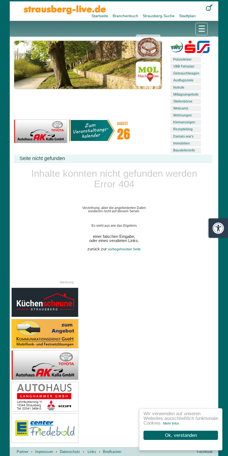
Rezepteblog (183, 129)
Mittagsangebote (186, 94)
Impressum (44, 452)
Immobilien (181, 143)
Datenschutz (70, 452)
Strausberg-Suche (159, 16)
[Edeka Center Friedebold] (62, 428)
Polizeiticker (182, 59)
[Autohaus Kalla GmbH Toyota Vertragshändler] (62, 365)
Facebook (205, 452)
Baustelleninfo (184, 150)
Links (92, 452)
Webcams (180, 108)
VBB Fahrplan (183, 66)
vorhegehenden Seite (124, 249)
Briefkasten (112, 452)
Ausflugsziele (183, 80)
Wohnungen (182, 115)
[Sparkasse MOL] (190, 48)
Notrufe (178, 87)
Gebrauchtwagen (186, 73)
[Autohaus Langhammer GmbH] (62, 396)
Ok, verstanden (181, 435)
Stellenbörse (182, 101)
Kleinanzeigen (184, 122)
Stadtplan (187, 16)
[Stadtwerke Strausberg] (203, 48)
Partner (22, 452)
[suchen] (209, 7)
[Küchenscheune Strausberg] (62, 302)
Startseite (100, 16)
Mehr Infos (171, 423)
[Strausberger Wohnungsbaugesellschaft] (176, 48)
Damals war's (183, 136)
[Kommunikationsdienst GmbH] (62, 333)
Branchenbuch (126, 16)
